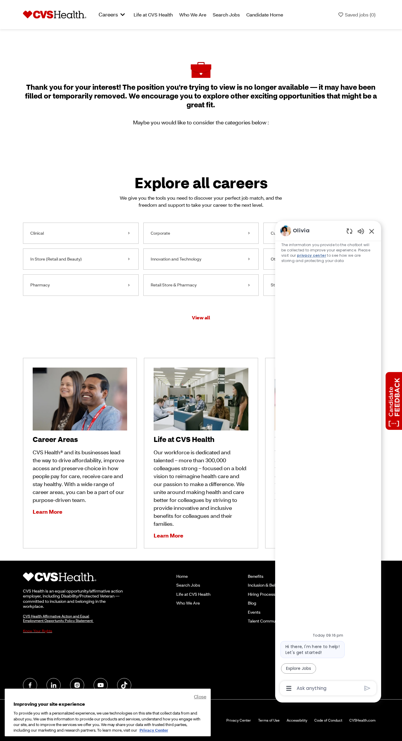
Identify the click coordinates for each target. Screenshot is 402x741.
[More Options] (289, 688)
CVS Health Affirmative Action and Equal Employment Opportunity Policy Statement (58, 618)
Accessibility (297, 720)
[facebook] (30, 685)
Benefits (255, 576)
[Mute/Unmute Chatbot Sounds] (360, 231)
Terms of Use (269, 720)
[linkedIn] (53, 685)
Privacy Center (238, 720)
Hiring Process (261, 594)
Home (182, 576)
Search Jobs (226, 14)
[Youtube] (101, 685)
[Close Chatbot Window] (372, 231)
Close (200, 696)
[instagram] (77, 685)
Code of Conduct (328, 720)
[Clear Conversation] (349, 231)
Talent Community (265, 621)
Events (254, 612)
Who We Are (192, 14)
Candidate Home (264, 14)
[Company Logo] (54, 14)
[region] (328, 459)
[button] (201, 317)
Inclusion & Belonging (268, 585)
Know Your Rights (37, 631)
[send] (367, 688)
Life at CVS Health (153, 14)
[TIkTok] (124, 685)
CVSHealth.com (362, 720)
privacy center (311, 255)
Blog (252, 603)
